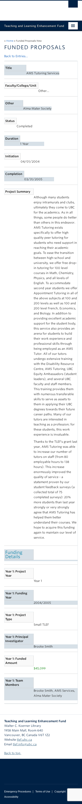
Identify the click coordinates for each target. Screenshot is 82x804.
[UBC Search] (73, 5)
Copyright (60, 791)
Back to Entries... (16, 56)
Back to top (12, 753)
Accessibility (11, 796)
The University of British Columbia (30, 9)
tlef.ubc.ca (24, 739)
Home (9, 40)
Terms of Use (42, 791)
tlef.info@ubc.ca (25, 744)
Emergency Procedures (17, 791)
